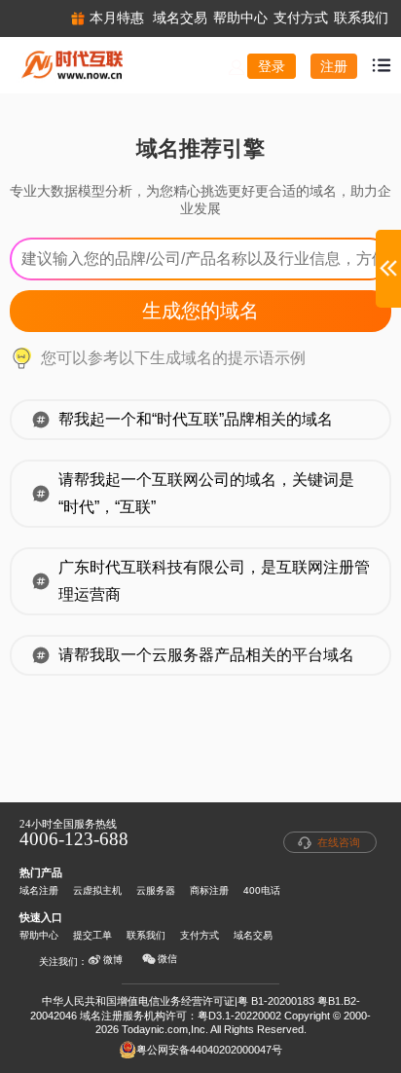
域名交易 (253, 935)
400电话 (261, 890)
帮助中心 (38, 935)
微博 (113, 959)
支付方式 (199, 935)
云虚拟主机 (97, 890)
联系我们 (146, 935)
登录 (271, 66)
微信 (167, 958)
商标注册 (209, 890)
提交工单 (92, 935)
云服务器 (155, 890)
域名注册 (38, 890)
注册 (333, 66)
